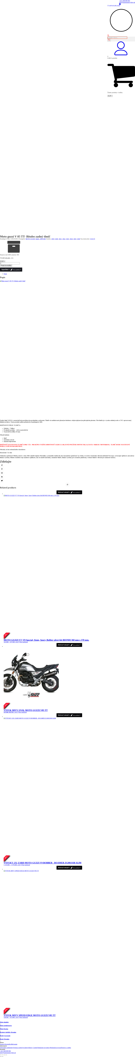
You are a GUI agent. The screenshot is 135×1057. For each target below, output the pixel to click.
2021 (60, 239)
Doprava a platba (66, 1047)
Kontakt (117, 5)
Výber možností (23, 642)
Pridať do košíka (6, 265)
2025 (74, 239)
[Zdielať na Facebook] (2, 465)
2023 (67, 239)
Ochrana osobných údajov (20, 1047)
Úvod (109, 5)
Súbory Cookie (32, 1047)
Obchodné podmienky (6, 1047)
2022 (63, 239)
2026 (78, 239)
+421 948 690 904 (124, 1)
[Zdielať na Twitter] (2, 481)
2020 (56, 239)
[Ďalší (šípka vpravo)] (2, 1056)
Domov (2, 1044)
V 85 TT (92, 239)
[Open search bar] (108, 35)
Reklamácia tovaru (55, 1047)
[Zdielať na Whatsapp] (67, 484)
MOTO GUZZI (30, 239)
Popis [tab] (5, 274)
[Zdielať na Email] (2, 473)
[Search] (109, 40)
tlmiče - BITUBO (41, 239)
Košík (11, 1044)
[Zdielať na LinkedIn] (2, 477)
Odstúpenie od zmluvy (43, 1047)
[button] (121, 55)
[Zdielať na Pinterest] (2, 469)
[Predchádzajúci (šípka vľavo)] (0, 1056)
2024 (71, 239)
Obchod (113, 5)
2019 (52, 239)
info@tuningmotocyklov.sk (127, 2)
